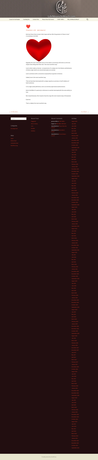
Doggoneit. (33, 121)
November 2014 (75, 416)
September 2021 (75, 250)
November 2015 (75, 393)
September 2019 (75, 307)
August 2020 (74, 281)
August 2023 (74, 207)
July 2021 (74, 254)
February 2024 (75, 192)
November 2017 (75, 350)
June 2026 (74, 126)
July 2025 (74, 152)
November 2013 (75, 443)
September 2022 (75, 226)
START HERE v (60, 19)
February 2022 (75, 240)
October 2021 (75, 247)
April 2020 (74, 290)
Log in (12, 138)
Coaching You (26, 19)
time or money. (34, 123)
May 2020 (74, 288)
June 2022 (74, 231)
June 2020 (74, 285)
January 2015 (75, 412)
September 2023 (75, 204)
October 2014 (75, 419)
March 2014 (74, 433)
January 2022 (75, 243)
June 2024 (74, 183)
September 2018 (75, 333)
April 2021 (74, 262)
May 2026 (74, 128)
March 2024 (74, 190)
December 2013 (75, 440)
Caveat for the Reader (14, 19)
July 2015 (74, 400)
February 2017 (75, 362)
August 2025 (74, 150)
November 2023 (75, 200)
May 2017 (74, 355)
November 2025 (75, 142)
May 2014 (74, 428)
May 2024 (74, 185)
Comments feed (14, 143)
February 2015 (75, 409)
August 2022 (74, 228)
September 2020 (75, 278)
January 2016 (75, 388)
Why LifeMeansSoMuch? (73, 19)
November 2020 (75, 274)
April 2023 (74, 216)
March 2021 (74, 264)
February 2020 (75, 295)
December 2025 (75, 140)
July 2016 (74, 374)
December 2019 (75, 300)
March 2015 (74, 407)
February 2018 (75, 343)
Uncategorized (42, 30)
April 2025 (74, 159)
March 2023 (74, 219)
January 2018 (75, 345)
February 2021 (75, 266)
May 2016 (74, 378)
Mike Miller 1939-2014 (61, 123)
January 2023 (75, 223)
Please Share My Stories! (48, 19)
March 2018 (74, 340)
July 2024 (74, 181)
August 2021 (74, 252)
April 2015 (74, 405)
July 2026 (74, 123)
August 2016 (74, 371)
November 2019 (75, 302)
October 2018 (75, 331)
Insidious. (33, 131)
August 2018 (74, 335)
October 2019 (75, 304)
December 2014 (75, 414)
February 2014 (75, 436)
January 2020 (75, 297)
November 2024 (75, 171)
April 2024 (74, 188)
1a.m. (32, 126)
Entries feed (13, 140)
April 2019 (74, 316)
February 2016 (75, 386)
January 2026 (75, 138)
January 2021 (75, 269)
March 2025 (74, 162)
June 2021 (74, 257)
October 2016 (75, 369)
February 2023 (75, 221)
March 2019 (74, 319)
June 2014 (74, 426)
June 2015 (74, 402)
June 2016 (74, 376)
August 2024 (74, 178)
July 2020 (74, 283)
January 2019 (75, 324)
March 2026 (74, 133)
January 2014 (75, 438)
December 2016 (75, 366)
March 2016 (74, 383)
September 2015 (75, 395)
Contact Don (36, 19)
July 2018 (74, 338)
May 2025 (74, 157)
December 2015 (75, 390)
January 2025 (75, 166)
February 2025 (75, 164)
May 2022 (74, 233)
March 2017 (74, 359)
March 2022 (74, 238)
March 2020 (74, 293)
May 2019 (74, 314)
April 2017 (74, 357)
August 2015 (74, 397)
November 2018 (75, 328)
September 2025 (75, 147)
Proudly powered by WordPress (49, 457)
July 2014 (74, 424)
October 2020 (75, 276)
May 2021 (74, 259)
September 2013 (75, 447)
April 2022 (74, 235)
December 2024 (75, 169)
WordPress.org (14, 145)
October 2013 (75, 445)
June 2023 (74, 212)
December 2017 (75, 347)
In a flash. (85, 112)
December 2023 (75, 197)
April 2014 (74, 431)
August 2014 (74, 421)
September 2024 (75, 176)
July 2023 (74, 209)
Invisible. (33, 128)
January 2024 (75, 195)
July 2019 (74, 312)
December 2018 (75, 326)
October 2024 (75, 173)
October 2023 (75, 202)
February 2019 (75, 321)
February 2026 (75, 135)
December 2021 (75, 245)
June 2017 (74, 352)
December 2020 (75, 271)
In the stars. (13, 112)
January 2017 (75, 364)
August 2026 (74, 121)
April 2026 (74, 131)
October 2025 (75, 145)
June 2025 (74, 154)
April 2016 (74, 381)
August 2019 (74, 309)
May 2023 (74, 214)
